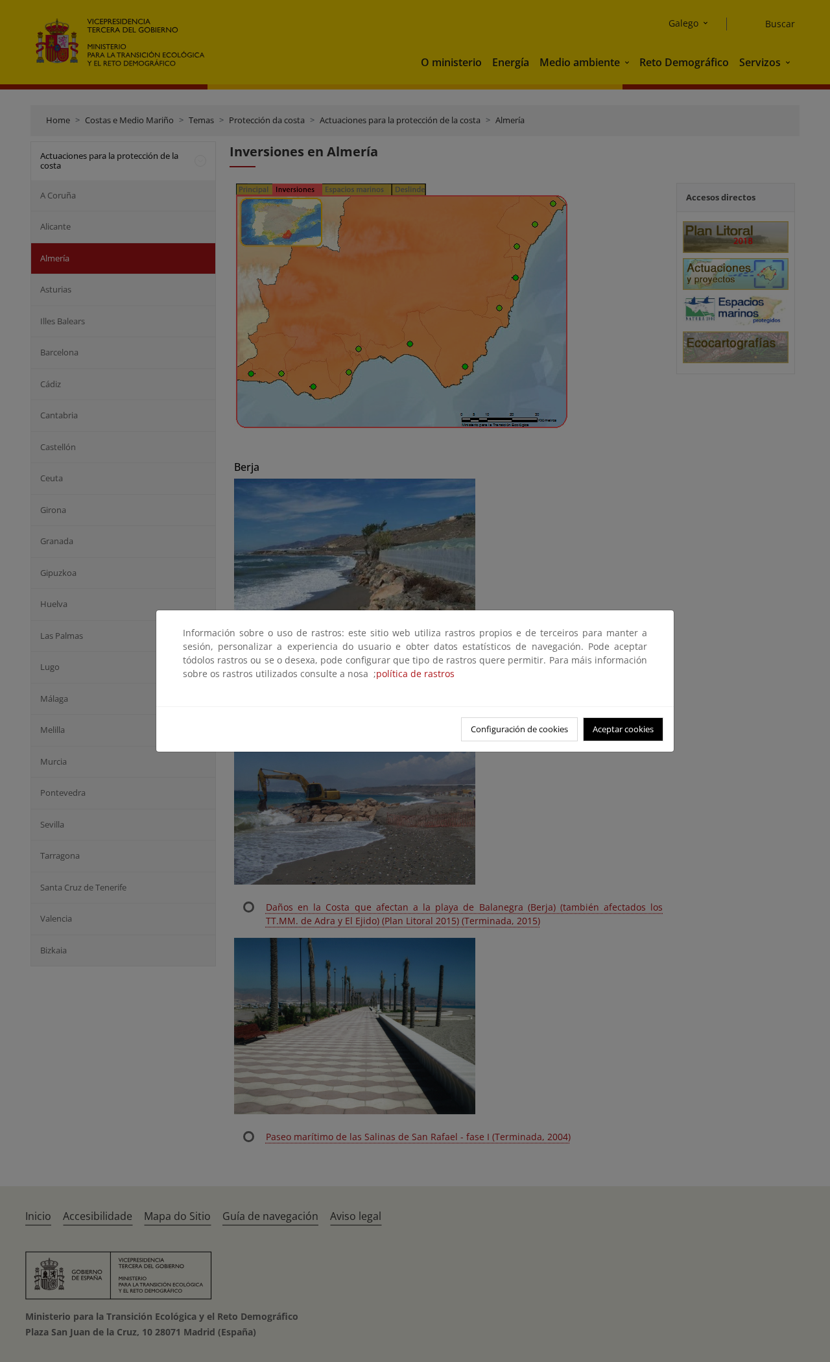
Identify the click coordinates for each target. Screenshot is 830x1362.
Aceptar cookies (623, 729)
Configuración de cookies (519, 729)
